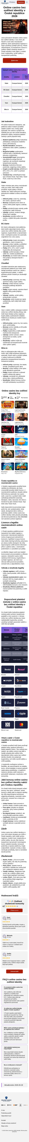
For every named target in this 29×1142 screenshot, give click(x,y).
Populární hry (4, 397)
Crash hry (18, 397)
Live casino (12, 397)
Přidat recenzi (14, 910)
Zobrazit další (14, 971)
